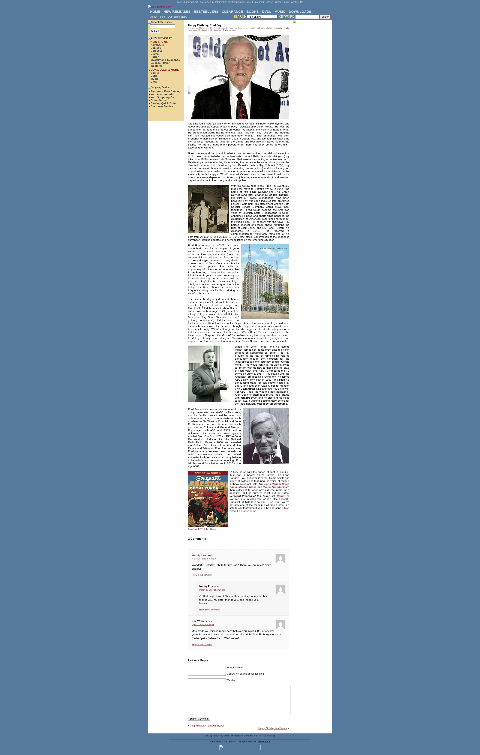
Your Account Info (162, 94)
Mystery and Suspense (165, 59)
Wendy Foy (199, 554)
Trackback (211, 529)
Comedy (156, 47)
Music (154, 78)
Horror (155, 56)
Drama (155, 53)
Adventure (157, 44)
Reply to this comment (202, 575)
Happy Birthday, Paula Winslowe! (207, 725)
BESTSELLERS (206, 11)
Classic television (274, 28)
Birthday (260, 28)
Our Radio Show (177, 16)
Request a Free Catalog (166, 91)
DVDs (266, 11)
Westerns (157, 65)
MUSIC (279, 11)
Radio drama (216, 30)
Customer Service (162, 106)
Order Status (159, 100)
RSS (200, 529)
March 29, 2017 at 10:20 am (212, 590)
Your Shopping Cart (163, 97)
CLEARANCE (232, 11)
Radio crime (203, 30)
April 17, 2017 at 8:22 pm (203, 624)
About (153, 16)
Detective (157, 50)
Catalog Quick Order (164, 103)
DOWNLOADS (300, 11)
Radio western (229, 30)
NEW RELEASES (177, 11)
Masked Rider (247, 486)
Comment (192, 529)
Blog (162, 16)
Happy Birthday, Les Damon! (272, 728)
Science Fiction (160, 62)
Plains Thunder (272, 486)
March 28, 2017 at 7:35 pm (204, 559)
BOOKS (252, 11)
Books (155, 72)
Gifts (154, 81)
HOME (155, 11)
